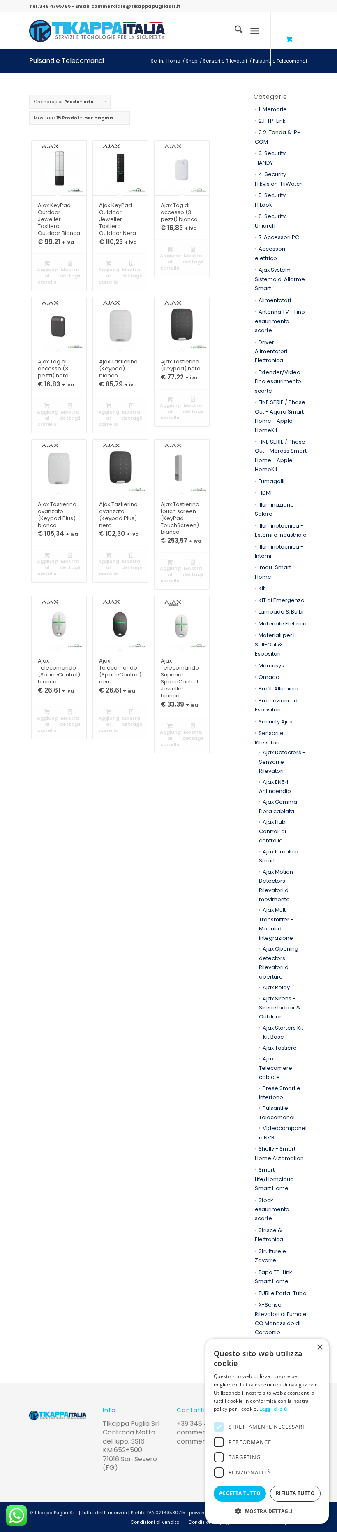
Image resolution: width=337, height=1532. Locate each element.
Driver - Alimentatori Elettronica (271, 351)
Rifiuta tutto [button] (295, 1493)
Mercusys (271, 666)
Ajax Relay (276, 987)
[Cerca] (234, 30)
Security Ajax (275, 721)
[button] (267, 1511)
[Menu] (254, 31)
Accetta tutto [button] (240, 1493)
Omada (269, 677)
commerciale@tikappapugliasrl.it (135, 6)
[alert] (267, 1431)
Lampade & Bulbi (281, 612)
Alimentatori (275, 300)
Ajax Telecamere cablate (275, 1068)
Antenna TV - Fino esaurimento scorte (280, 321)
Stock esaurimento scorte (272, 1209)
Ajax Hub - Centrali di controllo (274, 831)
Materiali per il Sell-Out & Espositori (275, 644)
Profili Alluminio (278, 689)
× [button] (319, 1347)
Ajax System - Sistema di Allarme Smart (280, 279)
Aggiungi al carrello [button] (48, 275)
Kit (262, 588)
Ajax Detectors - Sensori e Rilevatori (282, 762)
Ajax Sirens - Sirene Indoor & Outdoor (279, 1008)
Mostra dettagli (70, 272)
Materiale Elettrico (283, 624)
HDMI (265, 493)
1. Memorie (273, 109)
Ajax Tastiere (280, 1048)
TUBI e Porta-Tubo (283, 1293)
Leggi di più (273, 1408)
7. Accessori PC (279, 237)
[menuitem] (234, 30)
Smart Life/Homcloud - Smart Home (276, 1179)
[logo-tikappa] (97, 30)
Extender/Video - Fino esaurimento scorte (280, 381)
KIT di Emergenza (282, 600)
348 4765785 (55, 6)
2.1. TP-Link (272, 121)
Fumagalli (271, 481)
